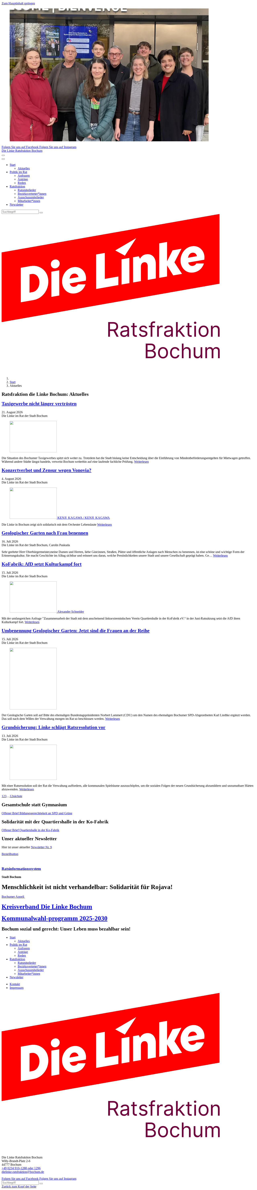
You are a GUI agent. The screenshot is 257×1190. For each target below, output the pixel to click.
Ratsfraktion (17, 186)
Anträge (23, 179)
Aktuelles (24, 168)
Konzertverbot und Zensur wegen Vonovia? (46, 470)
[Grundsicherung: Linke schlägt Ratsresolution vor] (128, 763)
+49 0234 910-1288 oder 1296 (21, 1168)
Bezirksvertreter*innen (32, 193)
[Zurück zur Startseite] (118, 371)
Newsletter (16, 204)
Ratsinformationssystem (21, 869)
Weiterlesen (141, 461)
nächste (17, 796)
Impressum (16, 987)
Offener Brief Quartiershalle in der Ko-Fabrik (30, 830)
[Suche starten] (41, 212)
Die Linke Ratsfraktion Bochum (22, 150)
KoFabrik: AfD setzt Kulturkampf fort (42, 564)
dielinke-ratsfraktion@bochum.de (23, 1172)
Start (12, 164)
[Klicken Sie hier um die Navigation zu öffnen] (3, 159)
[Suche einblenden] (3, 155)
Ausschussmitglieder (31, 197)
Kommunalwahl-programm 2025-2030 (54, 918)
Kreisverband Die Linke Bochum (47, 906)
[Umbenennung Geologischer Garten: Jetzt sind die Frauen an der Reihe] (128, 679)
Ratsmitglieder (27, 190)
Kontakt (15, 984)
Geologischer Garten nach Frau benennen (45, 533)
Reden (22, 183)
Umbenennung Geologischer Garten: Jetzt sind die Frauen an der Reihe (76, 630)
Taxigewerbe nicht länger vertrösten (39, 403)
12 (11, 796)
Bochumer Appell (13, 896)
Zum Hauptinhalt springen (18, 3)
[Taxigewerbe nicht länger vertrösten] (128, 437)
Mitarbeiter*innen (29, 201)
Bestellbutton (10, 854)
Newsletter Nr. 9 (41, 847)
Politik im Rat (18, 172)
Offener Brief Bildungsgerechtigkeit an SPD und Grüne (37, 813)
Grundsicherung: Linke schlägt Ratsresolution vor (53, 727)
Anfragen (24, 175)
